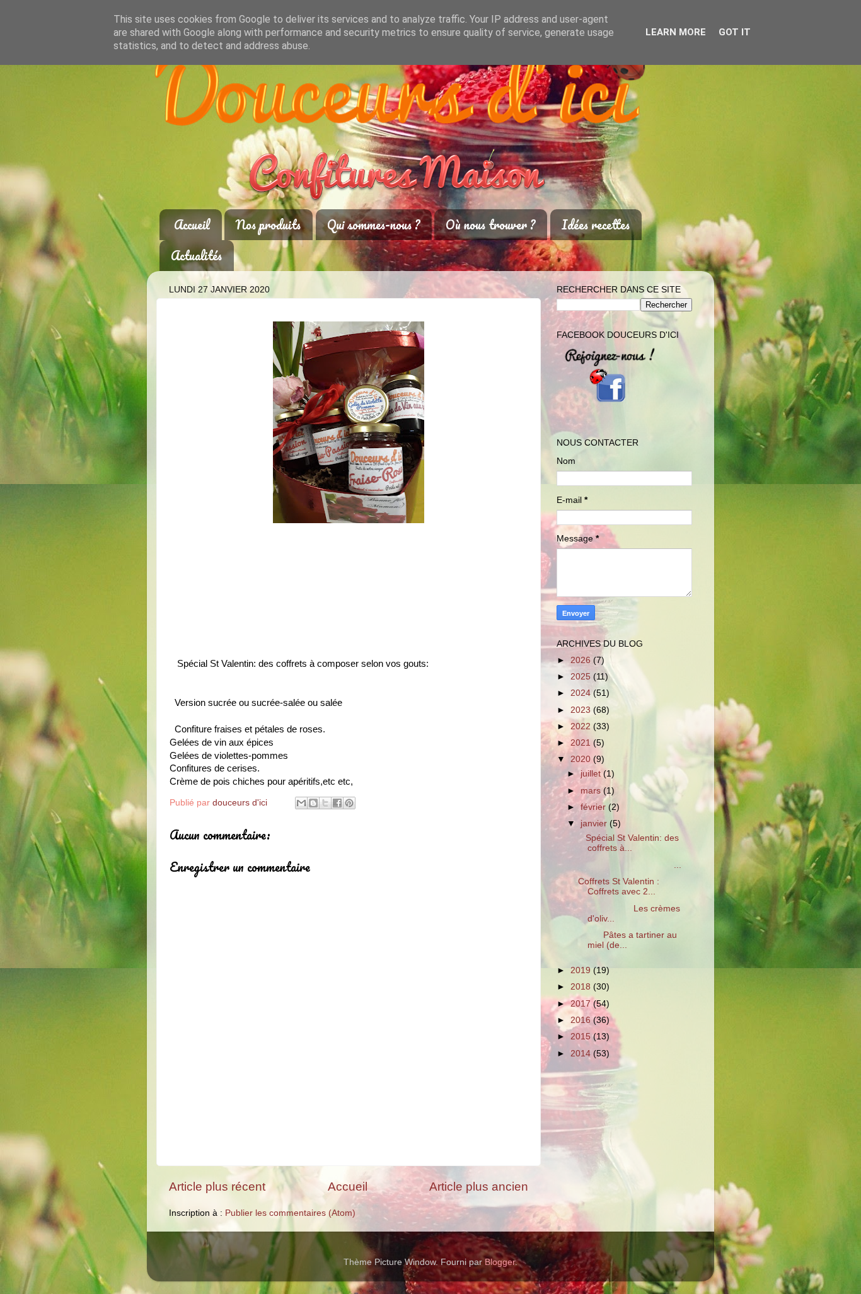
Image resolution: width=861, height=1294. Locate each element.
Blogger (500, 1262)
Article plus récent (217, 1186)
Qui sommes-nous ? (373, 224)
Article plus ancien (478, 1186)
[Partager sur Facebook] (337, 803)
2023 (581, 710)
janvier (595, 823)
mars (592, 790)
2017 (581, 1003)
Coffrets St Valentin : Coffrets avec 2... (618, 886)
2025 (581, 676)
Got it (735, 32)
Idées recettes (596, 224)
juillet (592, 773)
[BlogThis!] (313, 803)
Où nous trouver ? (490, 224)
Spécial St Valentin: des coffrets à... (628, 843)
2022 (581, 726)
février (594, 807)
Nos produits (268, 224)
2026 (581, 660)
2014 (581, 1053)
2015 (581, 1036)
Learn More (675, 32)
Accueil (192, 224)
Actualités (196, 255)
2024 (581, 693)
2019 (581, 970)
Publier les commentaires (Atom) (290, 1213)
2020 (581, 759)
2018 (581, 986)
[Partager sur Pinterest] (349, 803)
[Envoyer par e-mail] (301, 803)
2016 (581, 1020)
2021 (581, 743)
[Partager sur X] (325, 803)
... (629, 865)
